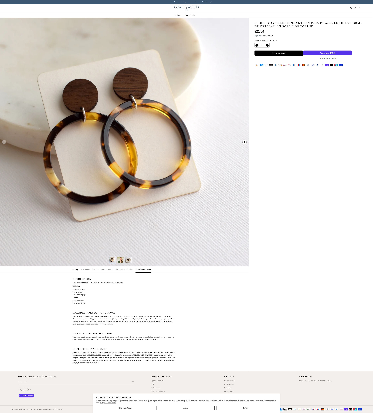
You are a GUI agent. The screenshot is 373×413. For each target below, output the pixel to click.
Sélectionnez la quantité (265, 41)
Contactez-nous (155, 388)
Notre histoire (190, 15)
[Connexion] (355, 8)
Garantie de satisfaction (124, 269)
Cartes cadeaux (229, 391)
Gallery (75, 269)
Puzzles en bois (229, 384)
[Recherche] (351, 8)
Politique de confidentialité (108, 403)
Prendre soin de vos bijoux (103, 269)
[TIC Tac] (29, 389)
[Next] (244, 142)
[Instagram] (24, 389)
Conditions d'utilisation (158, 391)
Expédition (257, 36)
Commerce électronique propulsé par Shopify (49, 409)
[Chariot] (360, 8)
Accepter (185, 408)
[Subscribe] (133, 381)
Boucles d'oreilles (229, 381)
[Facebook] (20, 389)
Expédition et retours (143, 269)
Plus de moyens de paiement (327, 58)
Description (85, 269)
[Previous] (4, 142)
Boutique (177, 15)
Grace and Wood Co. (28, 409)
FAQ (152, 384)
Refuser (245, 408)
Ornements (227, 388)
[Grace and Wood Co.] (186, 8)
